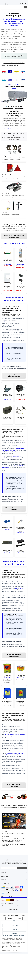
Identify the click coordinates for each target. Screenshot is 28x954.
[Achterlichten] (23, 97)
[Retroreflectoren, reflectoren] (17, 100)
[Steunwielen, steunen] (7, 100)
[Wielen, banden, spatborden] (21, 100)
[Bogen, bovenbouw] (17, 93)
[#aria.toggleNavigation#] (1, 3)
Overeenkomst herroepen (7, 903)
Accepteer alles (14, 925)
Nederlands (9, 918)
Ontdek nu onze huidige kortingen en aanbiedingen (14, 236)
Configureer (14, 929)
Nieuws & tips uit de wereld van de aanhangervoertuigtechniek (14, 807)
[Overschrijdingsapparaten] (3, 101)
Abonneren (22, 868)
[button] (20, 3)
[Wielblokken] (18, 102)
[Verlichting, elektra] (16, 97)
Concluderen (14, 933)
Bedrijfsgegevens (6, 950)
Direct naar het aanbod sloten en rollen (14, 508)
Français (19, 918)
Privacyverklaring (6, 947)
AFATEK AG (15, 909)
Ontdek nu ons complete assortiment (14, 785)
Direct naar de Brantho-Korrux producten (14, 655)
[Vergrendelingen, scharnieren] (14, 100)
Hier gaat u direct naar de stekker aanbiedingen (14, 375)
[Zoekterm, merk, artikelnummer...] (25, 7)
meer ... (4, 849)
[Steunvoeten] (26, 99)
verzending (17, 905)
